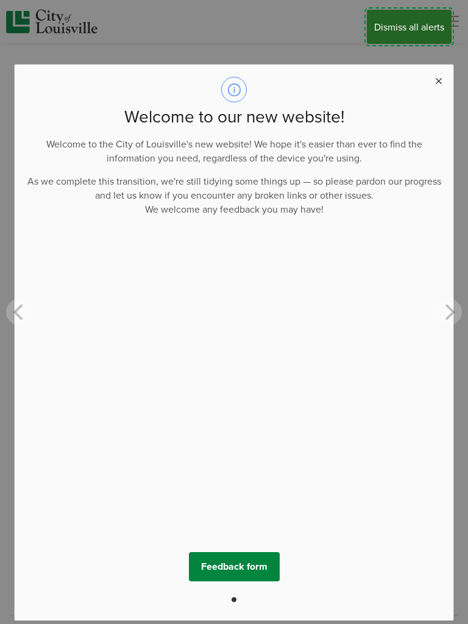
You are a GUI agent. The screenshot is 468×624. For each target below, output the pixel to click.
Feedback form (234, 566)
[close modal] (438, 79)
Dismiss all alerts (409, 27)
